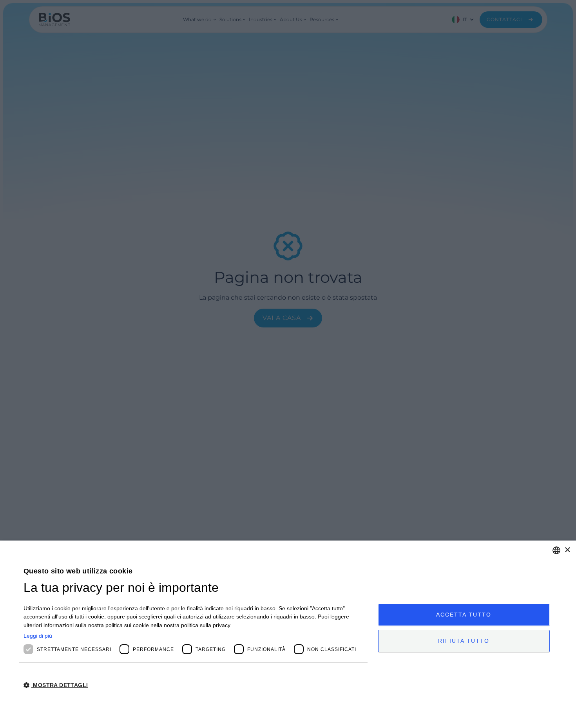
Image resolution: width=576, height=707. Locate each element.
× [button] (567, 550)
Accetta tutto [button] (463, 614)
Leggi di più (38, 636)
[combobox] (556, 550)
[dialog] (288, 624)
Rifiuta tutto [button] (463, 641)
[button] (196, 685)
